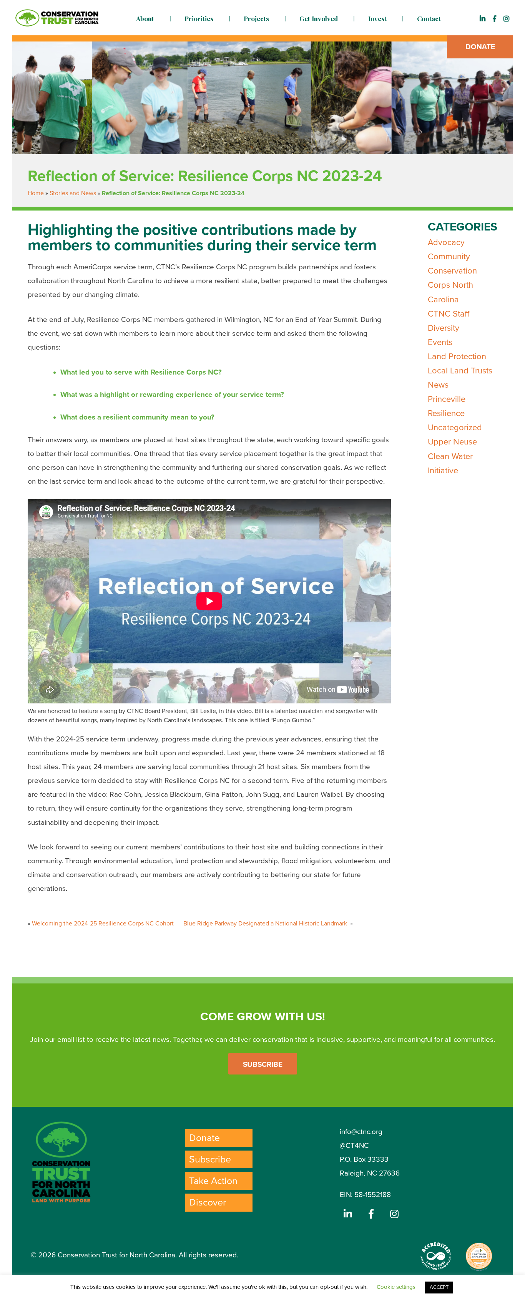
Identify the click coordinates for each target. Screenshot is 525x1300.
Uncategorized (455, 428)
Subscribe (262, 1064)
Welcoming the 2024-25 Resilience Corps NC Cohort (103, 923)
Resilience (446, 413)
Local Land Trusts (460, 371)
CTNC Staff (448, 314)
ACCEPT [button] (439, 1287)
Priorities (198, 18)
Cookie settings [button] (396, 1286)
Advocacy (446, 242)
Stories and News (73, 193)
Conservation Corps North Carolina (452, 285)
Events (440, 342)
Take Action (213, 1181)
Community (449, 257)
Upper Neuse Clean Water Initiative (452, 456)
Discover (207, 1202)
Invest (377, 18)
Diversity (443, 328)
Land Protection (457, 356)
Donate (480, 47)
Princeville (446, 399)
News (438, 385)
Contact (429, 18)
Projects (256, 18)
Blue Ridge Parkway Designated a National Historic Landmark (266, 923)
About (145, 18)
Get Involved (318, 18)
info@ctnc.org (361, 1132)
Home (36, 193)
